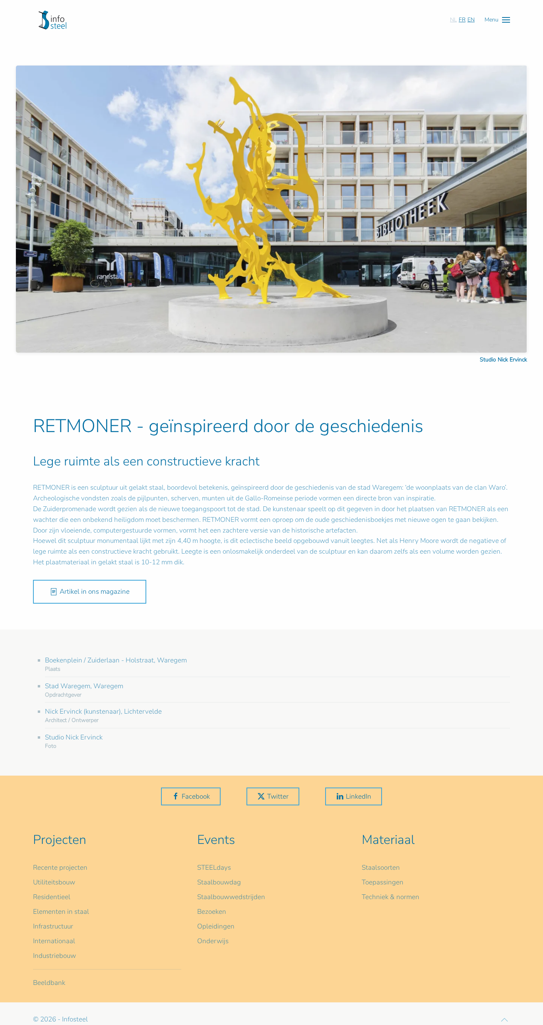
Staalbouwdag (219, 882)
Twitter (278, 796)
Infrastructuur (53, 926)
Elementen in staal (61, 911)
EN (471, 19)
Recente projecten (60, 867)
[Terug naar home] (52, 20)
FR (462, 19)
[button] (497, 19)
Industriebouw (54, 955)
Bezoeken (211, 911)
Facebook (196, 796)
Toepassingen (382, 882)
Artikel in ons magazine (95, 591)
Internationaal (54, 941)
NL (453, 19)
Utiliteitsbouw (54, 882)
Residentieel (51, 896)
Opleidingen (216, 926)
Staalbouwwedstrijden (231, 896)
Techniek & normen (390, 896)
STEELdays (214, 867)
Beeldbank (49, 982)
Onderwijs (213, 941)
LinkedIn (358, 796)
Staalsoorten (381, 867)
